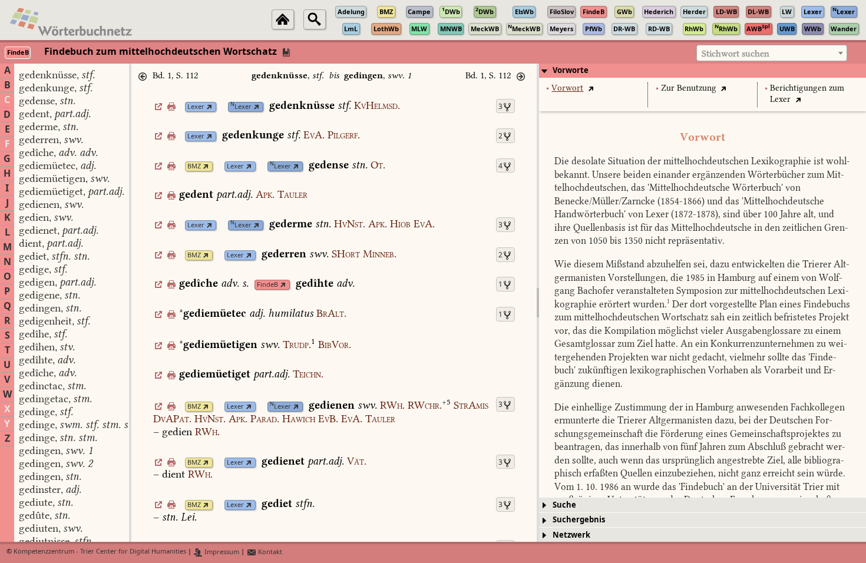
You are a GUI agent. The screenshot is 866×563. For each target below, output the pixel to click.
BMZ (194, 166)
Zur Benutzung (688, 88)
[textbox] (772, 53)
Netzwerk (571, 535)
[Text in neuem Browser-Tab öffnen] (591, 88)
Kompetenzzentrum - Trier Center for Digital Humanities (100, 552)
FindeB (267, 284)
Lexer (195, 106)
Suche (564, 505)
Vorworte (571, 70)
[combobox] (771, 53)
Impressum (221, 552)
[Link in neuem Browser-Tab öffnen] (209, 106)
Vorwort (567, 88)
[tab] (702, 71)
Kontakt (269, 552)
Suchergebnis (579, 519)
